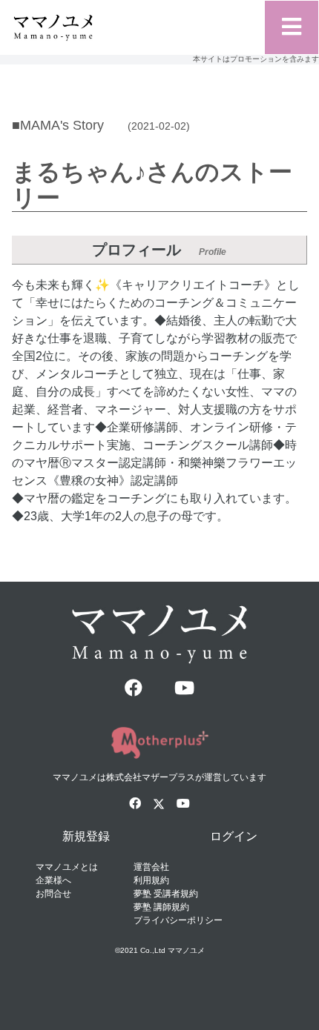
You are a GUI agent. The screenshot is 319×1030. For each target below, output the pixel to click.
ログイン (233, 836)
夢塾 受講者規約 (166, 893)
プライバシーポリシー (178, 920)
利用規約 (151, 880)
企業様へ (53, 880)
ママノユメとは (67, 867)
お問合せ (53, 893)
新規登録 (86, 836)
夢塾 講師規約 (161, 907)
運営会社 (151, 867)
